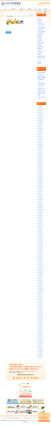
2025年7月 (40, 122)
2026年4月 (40, 110)
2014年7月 (40, 323)
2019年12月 (40, 205)
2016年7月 (40, 276)
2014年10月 (40, 318)
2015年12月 (40, 290)
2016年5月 (40, 280)
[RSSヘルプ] (20, 385)
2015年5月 (40, 304)
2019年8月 (40, 213)
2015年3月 (40, 308)
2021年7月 (40, 193)
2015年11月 (40, 292)
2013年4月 (40, 353)
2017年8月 (40, 250)
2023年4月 (40, 167)
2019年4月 (40, 219)
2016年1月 (40, 288)
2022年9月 (40, 179)
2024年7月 (40, 140)
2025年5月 (40, 124)
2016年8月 (40, 274)
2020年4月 (40, 201)
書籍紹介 (40, 36)
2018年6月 (40, 231)
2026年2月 (40, 112)
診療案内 (17, 418)
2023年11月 (40, 154)
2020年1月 (40, 203)
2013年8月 (40, 345)
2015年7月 (40, 300)
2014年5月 (40, 327)
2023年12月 (40, 152)
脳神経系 (40, 48)
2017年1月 (40, 264)
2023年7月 (40, 162)
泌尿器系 (40, 38)
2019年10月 (40, 209)
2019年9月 (40, 211)
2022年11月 (40, 175)
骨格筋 (39, 63)
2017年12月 (40, 242)
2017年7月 (40, 252)
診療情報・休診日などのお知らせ (41, 58)
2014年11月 (40, 316)
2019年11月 (40, 207)
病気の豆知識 (41, 42)
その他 (39, 18)
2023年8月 (40, 160)
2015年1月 (40, 312)
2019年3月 (40, 221)
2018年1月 (40, 241)
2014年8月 (40, 321)
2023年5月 (40, 165)
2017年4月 (40, 258)
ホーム (2, 418)
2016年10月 (40, 270)
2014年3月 (40, 331)
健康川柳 (40, 20)
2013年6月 (40, 349)
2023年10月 (40, 156)
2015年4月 (40, 306)
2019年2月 (40, 223)
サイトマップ (35, 418)
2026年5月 (40, 108)
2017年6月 (40, 254)
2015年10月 (40, 294)
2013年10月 (40, 341)
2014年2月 (40, 333)
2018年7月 (40, 229)
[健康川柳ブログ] (38, 408)
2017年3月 (40, 260)
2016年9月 (40, 272)
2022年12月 (40, 173)
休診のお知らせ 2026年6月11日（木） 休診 (42, 85)
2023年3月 (40, 169)
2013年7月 (40, 347)
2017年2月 (40, 262)
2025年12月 (40, 114)
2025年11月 (40, 116)
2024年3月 (40, 148)
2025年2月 (40, 130)
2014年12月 (40, 314)
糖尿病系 (40, 44)
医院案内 (12, 418)
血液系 (39, 54)
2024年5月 (40, 144)
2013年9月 (40, 343)
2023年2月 (40, 171)
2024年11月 (40, 134)
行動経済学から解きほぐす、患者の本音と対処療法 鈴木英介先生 (41, 92)
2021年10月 (40, 189)
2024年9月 (40, 138)
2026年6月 (40, 106)
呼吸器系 (40, 22)
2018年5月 (40, 233)
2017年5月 (40, 256)
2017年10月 (40, 246)
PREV (9, 32)
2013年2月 (40, 357)
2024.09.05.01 (10, 16)
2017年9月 (40, 248)
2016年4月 (40, 282)
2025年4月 (40, 126)
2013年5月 (40, 351)
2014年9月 (40, 320)
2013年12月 (40, 337)
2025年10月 (40, 118)
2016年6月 (40, 278)
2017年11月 (40, 244)
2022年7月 (40, 181)
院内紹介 (29, 418)
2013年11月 (40, 339)
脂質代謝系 (40, 46)
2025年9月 (40, 120)
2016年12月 (40, 266)
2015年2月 (40, 310)
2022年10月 (40, 177)
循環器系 (40, 34)
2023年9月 (40, 158)
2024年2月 (40, 150)
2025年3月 (40, 128)
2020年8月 (40, 199)
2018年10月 (40, 225)
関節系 (39, 61)
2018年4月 (40, 235)
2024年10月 (40, 136)
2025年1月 (40, 132)
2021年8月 (40, 191)
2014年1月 (40, 335)
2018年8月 (40, 227)
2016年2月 (40, 286)
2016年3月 (40, 284)
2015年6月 (40, 302)
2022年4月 (40, 187)
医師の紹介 (7, 418)
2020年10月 (40, 197)
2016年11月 (40, 268)
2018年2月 (40, 239)
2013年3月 (40, 355)
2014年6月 (40, 325)
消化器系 (40, 40)
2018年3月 (40, 237)
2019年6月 (40, 217)
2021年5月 (40, 195)
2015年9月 (40, 296)
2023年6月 (40, 164)
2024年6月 (40, 142)
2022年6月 (40, 183)
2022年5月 (40, 185)
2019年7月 (40, 215)
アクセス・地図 (22, 418)
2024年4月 (40, 146)
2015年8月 (40, 298)
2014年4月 (40, 329)
